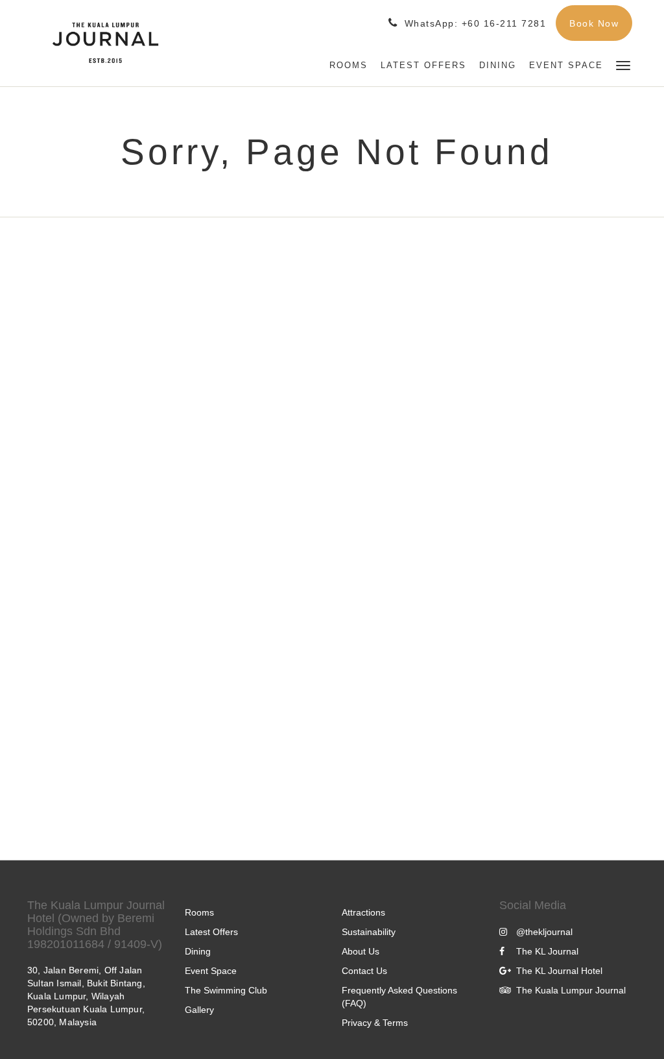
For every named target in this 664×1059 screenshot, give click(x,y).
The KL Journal (547, 951)
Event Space (211, 971)
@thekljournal (544, 932)
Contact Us (364, 971)
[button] (623, 64)
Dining (198, 951)
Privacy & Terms (375, 1022)
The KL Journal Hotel (559, 971)
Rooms (199, 912)
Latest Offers (211, 932)
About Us (360, 951)
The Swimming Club (226, 990)
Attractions (363, 912)
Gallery (199, 1009)
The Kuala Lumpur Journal (571, 990)
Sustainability (369, 932)
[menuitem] (348, 65)
